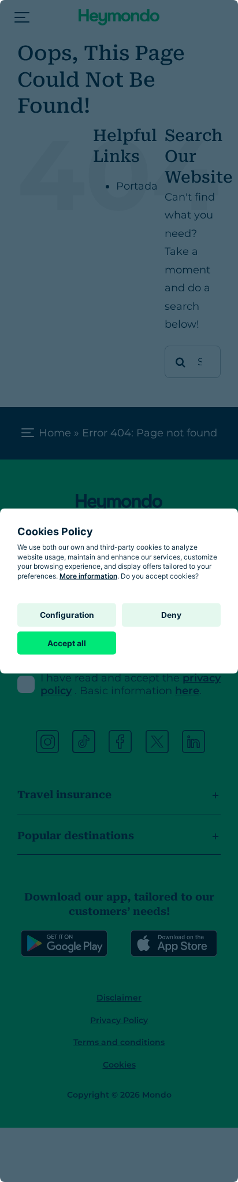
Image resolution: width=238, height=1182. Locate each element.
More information (88, 576)
